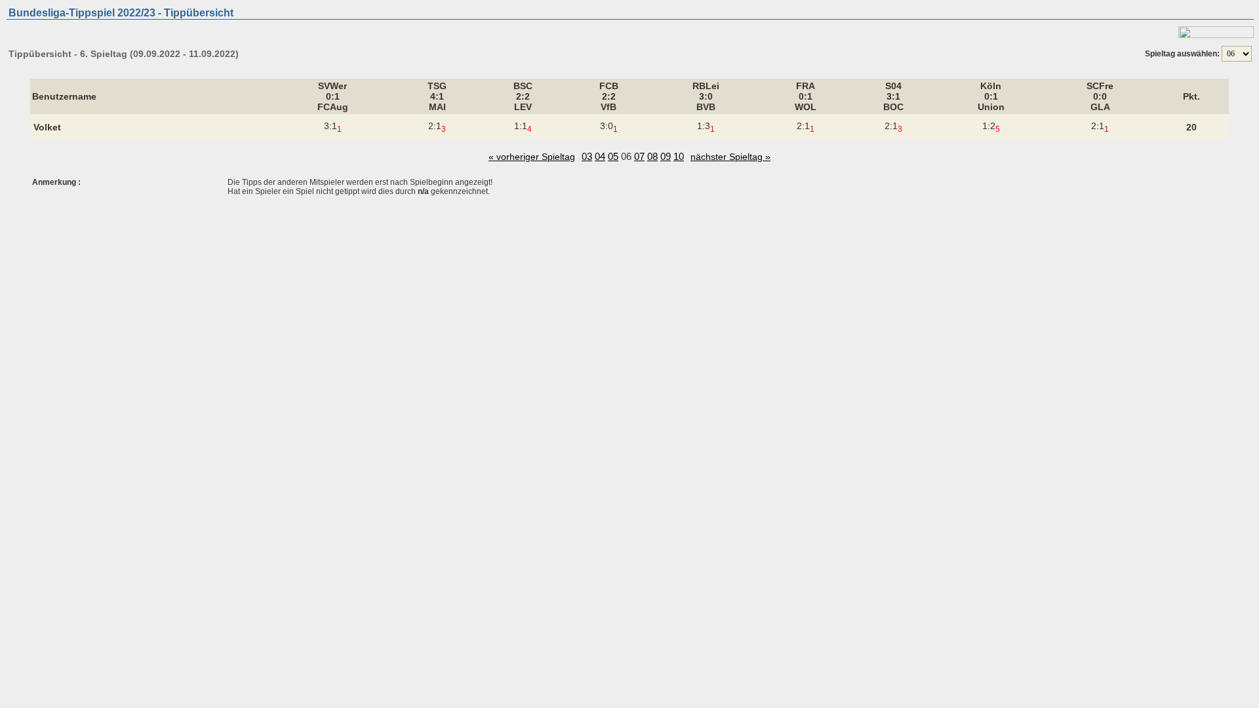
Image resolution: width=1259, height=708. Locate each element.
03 (587, 156)
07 (639, 156)
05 (613, 156)
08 (652, 156)
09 (665, 156)
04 (600, 156)
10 (678, 156)
